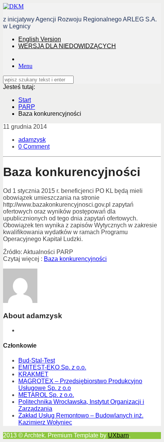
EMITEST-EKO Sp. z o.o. (52, 367)
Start (24, 100)
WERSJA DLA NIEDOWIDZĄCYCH (67, 46)
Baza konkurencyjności (75, 259)
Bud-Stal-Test (36, 360)
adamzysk (32, 139)
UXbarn (118, 435)
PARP (26, 107)
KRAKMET (33, 374)
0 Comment (34, 146)
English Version (39, 39)
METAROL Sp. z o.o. (46, 395)
